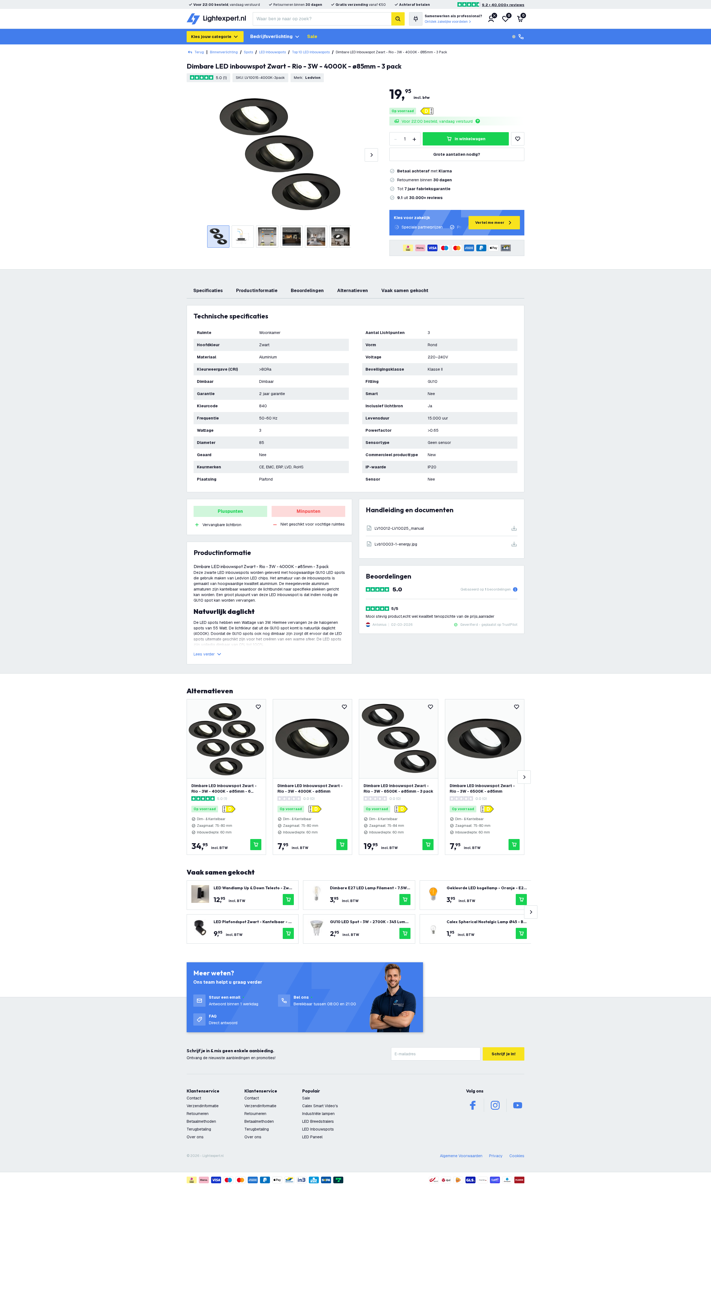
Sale (312, 36)
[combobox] (322, 19)
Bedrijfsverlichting (271, 36)
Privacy (496, 1155)
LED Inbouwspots (272, 52)
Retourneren (198, 1113)
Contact (194, 1098)
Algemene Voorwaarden (461, 1155)
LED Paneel (312, 1136)
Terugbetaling (199, 1129)
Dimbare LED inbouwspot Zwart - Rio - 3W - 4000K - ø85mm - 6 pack (224, 788)
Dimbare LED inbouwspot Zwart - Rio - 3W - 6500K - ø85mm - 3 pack (398, 788)
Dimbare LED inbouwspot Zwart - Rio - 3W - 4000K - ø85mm (310, 788)
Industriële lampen (318, 1113)
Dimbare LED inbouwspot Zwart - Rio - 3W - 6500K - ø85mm (482, 788)
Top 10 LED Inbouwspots (311, 52)
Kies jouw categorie (211, 36)
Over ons (195, 1136)
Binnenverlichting (224, 52)
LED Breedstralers (318, 1121)
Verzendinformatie (203, 1105)
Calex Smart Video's (320, 1105)
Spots (248, 52)
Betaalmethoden (201, 1121)
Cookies (516, 1155)
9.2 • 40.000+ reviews (503, 4)
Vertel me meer (489, 222)
